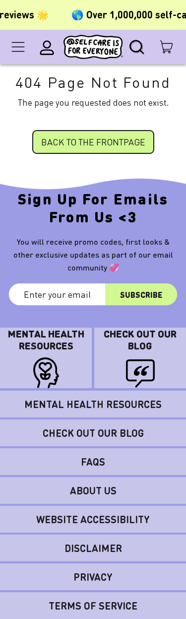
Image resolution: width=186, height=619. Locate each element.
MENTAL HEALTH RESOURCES (93, 404)
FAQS (93, 461)
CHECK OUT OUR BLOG (93, 432)
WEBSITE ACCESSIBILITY (93, 519)
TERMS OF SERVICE (93, 605)
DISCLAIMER (93, 548)
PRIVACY (93, 576)
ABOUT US (93, 490)
